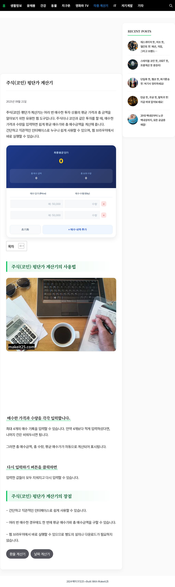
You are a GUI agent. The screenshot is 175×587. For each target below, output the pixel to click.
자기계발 (127, 5)
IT (114, 5)
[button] (171, 5)
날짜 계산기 (42, 553)
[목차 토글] (19, 246)
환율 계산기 (17, 553)
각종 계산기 (100, 5)
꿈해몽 (31, 5)
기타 (140, 5)
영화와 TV (82, 5)
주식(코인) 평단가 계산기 (23, 112)
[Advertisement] (61, 48)
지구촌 (66, 5)
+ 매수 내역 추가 (77, 229)
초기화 (25, 229)
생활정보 (16, 5)
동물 (54, 5)
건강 (43, 5)
